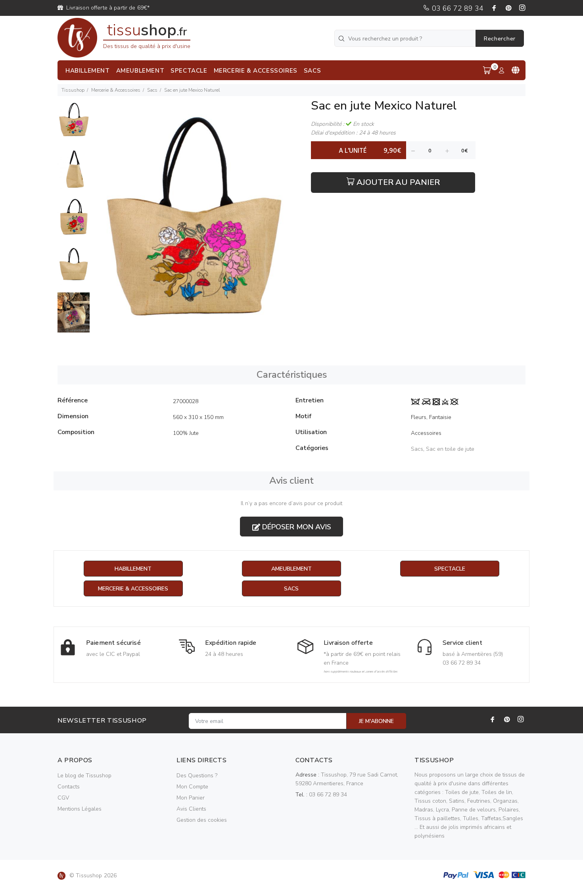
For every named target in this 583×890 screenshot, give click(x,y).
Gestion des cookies (201, 820)
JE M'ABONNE (376, 721)
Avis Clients (191, 809)
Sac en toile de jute (450, 449)
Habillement (133, 569)
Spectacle (449, 569)
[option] (74, 124)
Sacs (152, 90)
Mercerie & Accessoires (115, 90)
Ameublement (291, 569)
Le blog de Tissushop (84, 775)
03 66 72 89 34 (456, 8)
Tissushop (72, 90)
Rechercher (500, 38)
